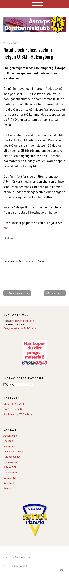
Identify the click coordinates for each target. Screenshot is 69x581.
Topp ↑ (62, 569)
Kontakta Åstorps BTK (15, 566)
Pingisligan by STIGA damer (18, 414)
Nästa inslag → (55, 293)
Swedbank (9, 483)
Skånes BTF (10, 467)
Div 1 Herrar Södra (13, 403)
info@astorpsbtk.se (22, 320)
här (5, 228)
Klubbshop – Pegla (13, 451)
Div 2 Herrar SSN (12, 409)
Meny (34, 4)
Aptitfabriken (10, 435)
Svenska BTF (10, 478)
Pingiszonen (10, 462)
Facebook (8, 440)
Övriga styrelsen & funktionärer (20, 328)
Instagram (9, 446)
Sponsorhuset (11, 472)
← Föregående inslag (17, 293)
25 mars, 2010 (10, 43)
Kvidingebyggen (11, 456)
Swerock (8, 488)
